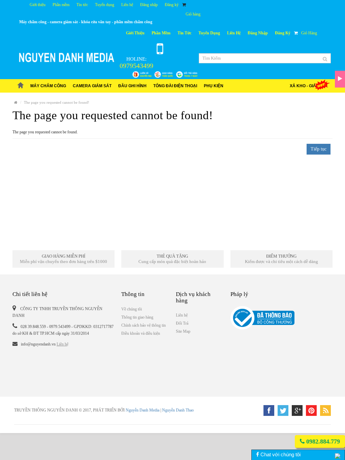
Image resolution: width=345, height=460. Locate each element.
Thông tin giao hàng (137, 317)
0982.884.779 (322, 441)
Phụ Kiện (213, 86)
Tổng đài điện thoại (175, 86)
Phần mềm (61, 4)
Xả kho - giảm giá (308, 86)
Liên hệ (127, 4)
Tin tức (82, 4)
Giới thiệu (37, 4)
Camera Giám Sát (92, 86)
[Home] (16, 102)
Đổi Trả (182, 323)
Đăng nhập (149, 4)
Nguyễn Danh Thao (178, 410)
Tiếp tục (318, 149)
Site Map (183, 331)
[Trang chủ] (20, 86)
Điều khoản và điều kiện (140, 333)
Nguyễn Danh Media (142, 410)
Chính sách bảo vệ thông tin (143, 325)
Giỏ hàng (193, 14)
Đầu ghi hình (132, 86)
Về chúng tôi (131, 309)
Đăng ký (172, 4)
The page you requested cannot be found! (56, 102)
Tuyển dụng (104, 4)
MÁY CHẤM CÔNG (48, 86)
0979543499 (136, 65)
